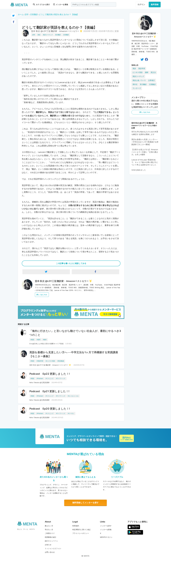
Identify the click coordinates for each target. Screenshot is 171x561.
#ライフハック (60, 378)
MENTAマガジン (106, 537)
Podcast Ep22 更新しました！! (49, 373)
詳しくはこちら (42, 294)
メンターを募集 (61, 4)
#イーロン (71, 413)
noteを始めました (138, 170)
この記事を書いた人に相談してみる (71, 263)
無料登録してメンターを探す (85, 502)
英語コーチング (48, 35)
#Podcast (40, 378)
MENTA (87, 556)
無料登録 (154, 4)
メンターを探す (106, 526)
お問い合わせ (50, 552)
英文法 (153, 72)
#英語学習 (40, 361)
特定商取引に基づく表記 (81, 530)
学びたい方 (49, 530)
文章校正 (151, 80)
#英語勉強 (60, 361)
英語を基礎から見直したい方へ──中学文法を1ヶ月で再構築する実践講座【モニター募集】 (73, 354)
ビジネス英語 (137, 72)
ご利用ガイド (50, 533)
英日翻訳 (58, 35)
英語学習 (141, 68)
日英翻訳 (34, 14)
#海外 (45, 339)
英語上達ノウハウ (139, 80)
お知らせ (48, 545)
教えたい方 (49, 526)
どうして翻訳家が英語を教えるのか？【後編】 (59, 14)
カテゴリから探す (42, 4)
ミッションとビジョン (53, 548)
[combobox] (93, 4)
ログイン (141, 4)
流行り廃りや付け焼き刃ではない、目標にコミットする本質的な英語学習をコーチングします (144, 103)
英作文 (135, 84)
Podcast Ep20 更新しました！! (49, 408)
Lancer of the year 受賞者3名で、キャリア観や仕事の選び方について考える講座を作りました (144, 162)
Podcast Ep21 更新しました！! (49, 391)
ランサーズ (137, 88)
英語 (39, 35)
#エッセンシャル (73, 396)
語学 (27, 14)
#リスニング (50, 378)
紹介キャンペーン (51, 541)
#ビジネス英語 (50, 361)
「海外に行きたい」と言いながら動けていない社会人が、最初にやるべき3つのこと (75, 332)
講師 (146, 72)
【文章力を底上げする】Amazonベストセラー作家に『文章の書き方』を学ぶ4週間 (144, 152)
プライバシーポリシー (80, 533)
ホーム (21, 14)
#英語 (32, 339)
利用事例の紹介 (50, 537)
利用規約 (75, 526)
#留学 (38, 339)
